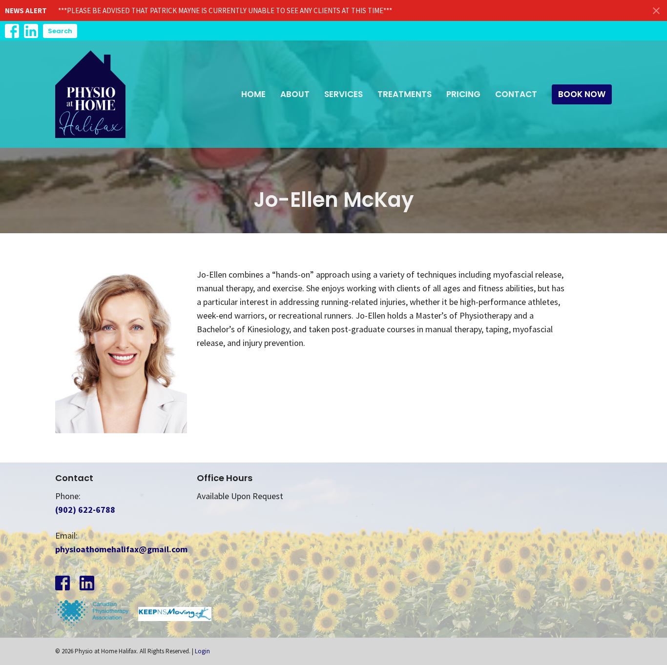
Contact (516, 94)
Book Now (581, 94)
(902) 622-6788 (85, 509)
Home (253, 94)
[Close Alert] (656, 11)
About (295, 94)
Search (60, 31)
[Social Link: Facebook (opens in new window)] (12, 31)
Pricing (463, 94)
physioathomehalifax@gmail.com (121, 549)
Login (202, 651)
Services (343, 94)
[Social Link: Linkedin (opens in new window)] (31, 31)
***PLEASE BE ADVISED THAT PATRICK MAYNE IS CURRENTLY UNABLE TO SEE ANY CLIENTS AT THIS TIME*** (225, 10)
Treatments (404, 94)
